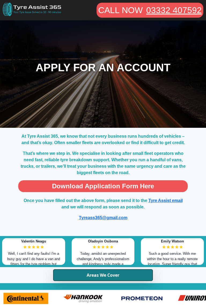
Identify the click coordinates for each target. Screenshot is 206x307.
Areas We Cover (103, 275)
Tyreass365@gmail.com (103, 217)
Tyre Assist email (165, 200)
